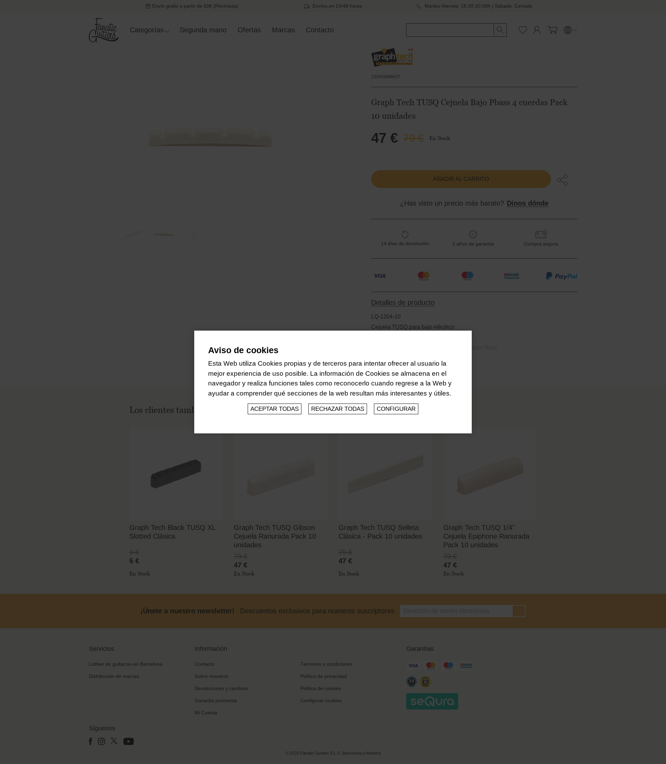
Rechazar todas (337, 409)
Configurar (396, 409)
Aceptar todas (274, 409)
